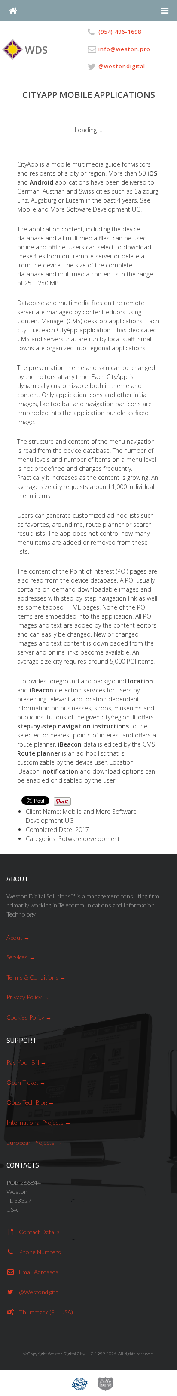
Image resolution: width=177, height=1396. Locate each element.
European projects (30, 1142)
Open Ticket (22, 1082)
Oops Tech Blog (26, 1102)
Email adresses (38, 1271)
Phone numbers (40, 1252)
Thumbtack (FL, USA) (46, 1312)
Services (17, 957)
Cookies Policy (25, 1017)
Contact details (39, 1231)
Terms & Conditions (32, 977)
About (14, 937)
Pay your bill (22, 1062)
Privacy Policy (24, 997)
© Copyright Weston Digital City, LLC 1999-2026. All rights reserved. (88, 1353)
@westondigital (39, 1292)
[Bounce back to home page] (12, 10)
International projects (35, 1122)
